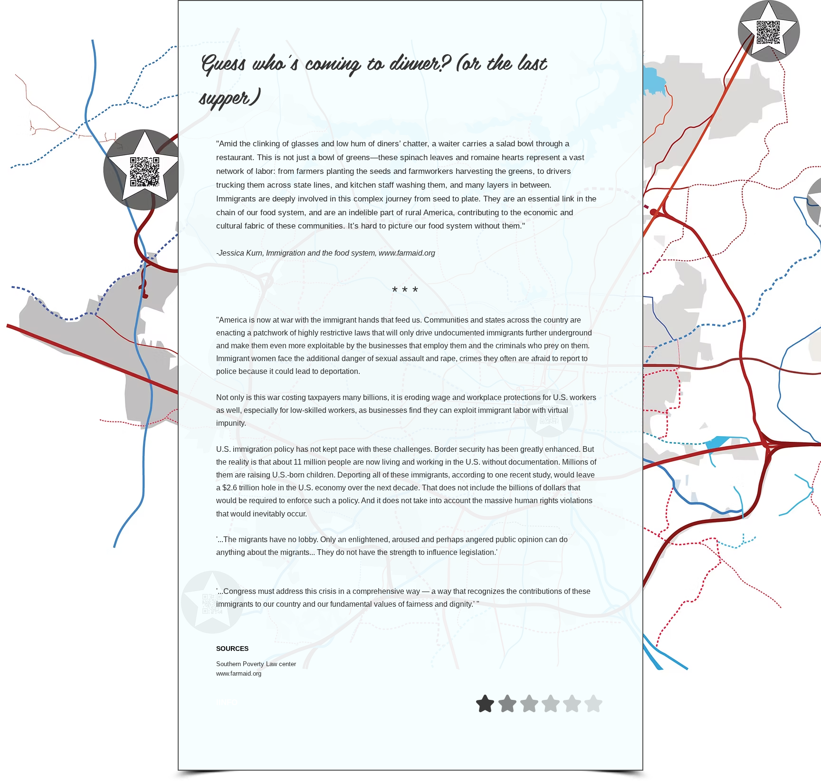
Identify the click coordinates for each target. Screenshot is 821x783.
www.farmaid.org (407, 253)
